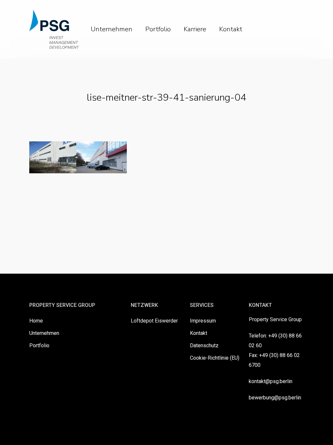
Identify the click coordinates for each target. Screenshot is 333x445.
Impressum (203, 321)
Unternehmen (44, 333)
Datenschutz (204, 345)
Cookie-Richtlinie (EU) (214, 358)
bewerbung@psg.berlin (275, 398)
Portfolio (39, 345)
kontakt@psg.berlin (270, 381)
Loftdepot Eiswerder (154, 321)
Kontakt (198, 333)
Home (36, 321)
